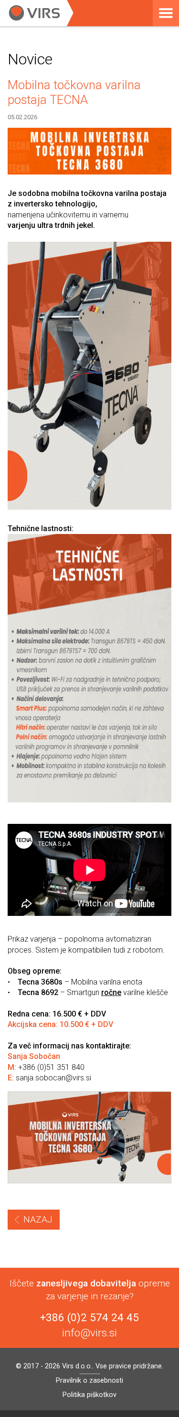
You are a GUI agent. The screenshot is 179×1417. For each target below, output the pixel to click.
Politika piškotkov (89, 1395)
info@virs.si (89, 1332)
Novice (30, 59)
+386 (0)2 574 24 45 (89, 1317)
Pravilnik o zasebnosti (89, 1380)
